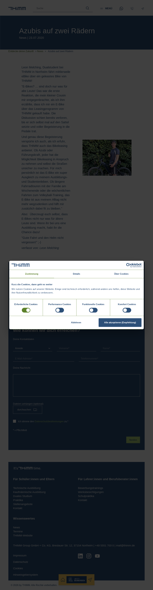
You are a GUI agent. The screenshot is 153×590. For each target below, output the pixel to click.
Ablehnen (76, 322)
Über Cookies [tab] (121, 274)
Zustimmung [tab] (31, 274)
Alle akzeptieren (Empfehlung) (120, 322)
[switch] (59, 310)
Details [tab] (76, 274)
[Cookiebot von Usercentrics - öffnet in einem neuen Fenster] (128, 265)
